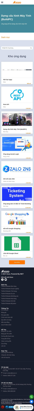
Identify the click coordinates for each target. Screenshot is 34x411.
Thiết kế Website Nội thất (8, 301)
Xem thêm (17, 262)
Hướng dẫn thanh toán (7, 336)
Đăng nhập (31, 2)
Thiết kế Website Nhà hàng (8, 298)
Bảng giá (3, 312)
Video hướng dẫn (6, 341)
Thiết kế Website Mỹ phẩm (8, 303)
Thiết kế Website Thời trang (9, 291)
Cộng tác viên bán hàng (8, 355)
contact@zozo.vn (12, 373)
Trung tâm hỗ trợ (5, 338)
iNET (22, 274)
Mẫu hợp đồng (5, 322)
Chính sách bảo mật (6, 317)
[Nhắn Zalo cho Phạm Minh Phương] (31, 401)
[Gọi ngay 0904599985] (31, 397)
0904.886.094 (11, 391)
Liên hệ (3, 346)
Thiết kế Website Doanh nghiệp (10, 288)
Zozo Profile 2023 (6, 324)
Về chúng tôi (4, 310)
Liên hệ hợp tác (5, 357)
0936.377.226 (11, 375)
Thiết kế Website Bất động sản (9, 296)
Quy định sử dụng (6, 320)
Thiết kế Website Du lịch (8, 293)
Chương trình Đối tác (7, 352)
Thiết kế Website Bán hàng (8, 286)
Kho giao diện (5, 315)
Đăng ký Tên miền (6, 331)
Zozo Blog (4, 343)
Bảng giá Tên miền (6, 333)
